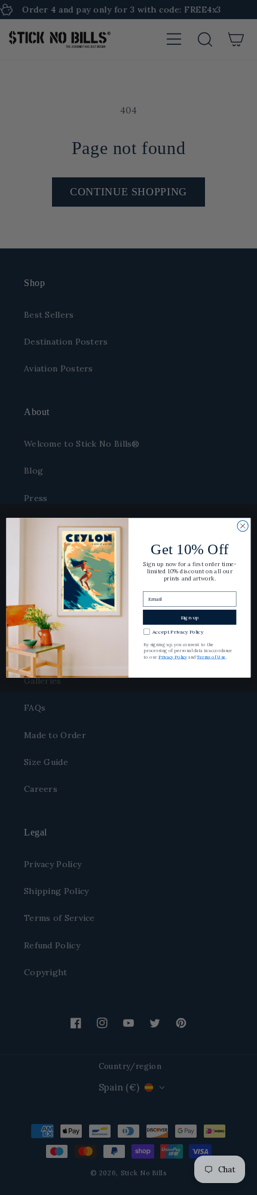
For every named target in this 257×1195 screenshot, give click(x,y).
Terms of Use (211, 656)
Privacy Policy (172, 656)
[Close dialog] (242, 525)
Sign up (189, 617)
